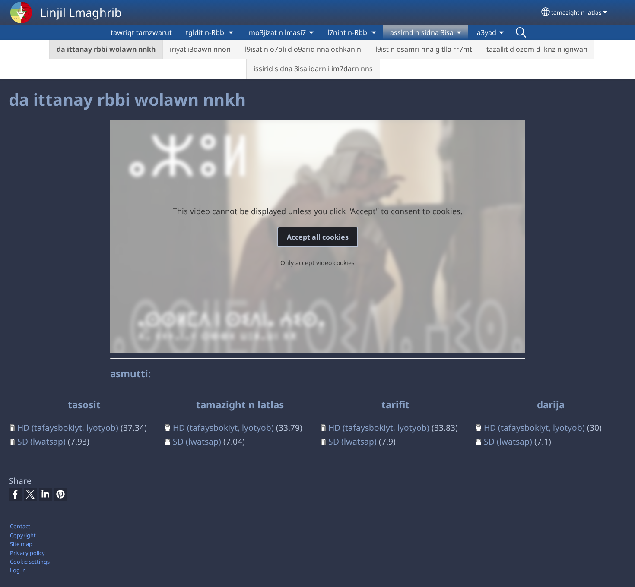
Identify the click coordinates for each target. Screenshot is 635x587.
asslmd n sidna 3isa (422, 32)
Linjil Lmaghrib (81, 12)
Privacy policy (27, 553)
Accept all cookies (318, 237)
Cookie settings (30, 561)
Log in (18, 570)
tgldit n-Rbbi (206, 32)
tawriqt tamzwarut (141, 32)
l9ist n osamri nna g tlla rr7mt (423, 49)
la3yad (485, 32)
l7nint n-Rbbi (348, 32)
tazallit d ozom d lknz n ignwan (536, 49)
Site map (21, 544)
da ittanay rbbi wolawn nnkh (106, 49)
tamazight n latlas (576, 12)
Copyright (23, 535)
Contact (20, 526)
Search (521, 32)
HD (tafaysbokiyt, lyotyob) (67, 427)
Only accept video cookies (317, 263)
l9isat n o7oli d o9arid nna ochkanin (303, 49)
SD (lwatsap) (41, 441)
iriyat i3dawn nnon (200, 49)
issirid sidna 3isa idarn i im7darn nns (313, 68)
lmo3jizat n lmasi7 (276, 32)
